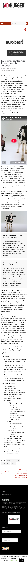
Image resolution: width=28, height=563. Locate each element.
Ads (5, 70)
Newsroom (14, 68)
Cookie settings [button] (13, 560)
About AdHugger (7, 494)
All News (8, 70)
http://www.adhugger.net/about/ (16, 508)
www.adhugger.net (15, 506)
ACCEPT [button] (21, 560)
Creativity (12, 70)
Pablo (13, 463)
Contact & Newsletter (8, 496)
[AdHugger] (14, 5)
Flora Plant (5, 463)
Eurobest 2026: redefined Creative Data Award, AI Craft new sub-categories (16, 53)
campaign (16, 460)
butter (9, 460)
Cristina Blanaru (13, 502)
